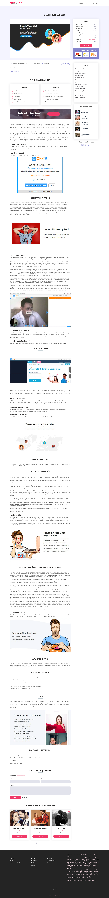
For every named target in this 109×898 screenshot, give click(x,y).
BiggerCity (12, 860)
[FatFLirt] (77, 135)
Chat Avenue (13, 856)
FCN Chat (49, 856)
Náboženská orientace (80, 93)
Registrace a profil (79, 77)
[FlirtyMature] (77, 123)
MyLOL (33, 863)
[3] (21, 775)
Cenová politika (79, 95)
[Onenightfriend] (86, 54)
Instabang (33, 865)
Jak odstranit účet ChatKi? (81, 84)
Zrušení (24, 797)
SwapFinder (34, 860)
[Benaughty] (78, 54)
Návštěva (86, 45)
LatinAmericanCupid (15, 863)
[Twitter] (65, 64)
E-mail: (43, 779)
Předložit (15, 797)
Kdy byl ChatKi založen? (80, 73)
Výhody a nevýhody (80, 71)
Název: (12, 779)
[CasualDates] (77, 112)
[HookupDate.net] (77, 117)
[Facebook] (59, 64)
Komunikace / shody (80, 80)
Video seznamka (15, 71)
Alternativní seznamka (16, 68)
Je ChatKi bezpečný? (80, 97)
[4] (22, 775)
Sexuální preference (80, 88)
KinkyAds (49, 858)
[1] (18, 775)
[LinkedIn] (62, 64)
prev (37, 843)
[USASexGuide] (77, 129)
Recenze (88, 3)
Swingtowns (50, 863)
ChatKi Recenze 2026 (80, 68)
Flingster (12, 858)
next (42, 843)
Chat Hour (33, 856)
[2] (19, 775)
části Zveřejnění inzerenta (86, 879)
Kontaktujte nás (63, 889)
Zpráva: (12, 785)
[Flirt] (93, 54)
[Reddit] (82, 145)
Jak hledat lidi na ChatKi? (81, 82)
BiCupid (33, 858)
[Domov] (17, 3)
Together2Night (51, 860)
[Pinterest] (68, 64)
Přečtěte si (19, 833)
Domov (81, 3)
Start (53, 114)
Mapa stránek (55, 889)
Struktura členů (79, 86)
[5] (24, 775)
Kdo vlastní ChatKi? (79, 75)
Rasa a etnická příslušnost (81, 91)
